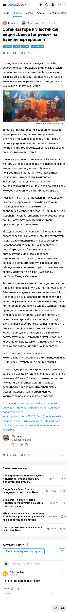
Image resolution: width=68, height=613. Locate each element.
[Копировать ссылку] (28, 53)
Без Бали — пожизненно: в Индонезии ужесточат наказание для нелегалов (23, 503)
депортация (21, 46)
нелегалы (37, 46)
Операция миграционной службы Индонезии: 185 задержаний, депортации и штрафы (23, 478)
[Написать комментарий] (55, 608)
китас (7, 46)
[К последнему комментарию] (63, 608)
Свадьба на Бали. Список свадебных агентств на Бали (20, 491)
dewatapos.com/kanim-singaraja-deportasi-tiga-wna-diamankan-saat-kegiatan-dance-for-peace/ (31, 407)
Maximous (18, 436)
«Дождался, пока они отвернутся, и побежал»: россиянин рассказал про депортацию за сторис (24, 516)
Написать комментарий (26, 563)
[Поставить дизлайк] (62, 455)
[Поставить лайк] (51, 455)
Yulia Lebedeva (17, 572)
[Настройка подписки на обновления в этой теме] (62, 551)
